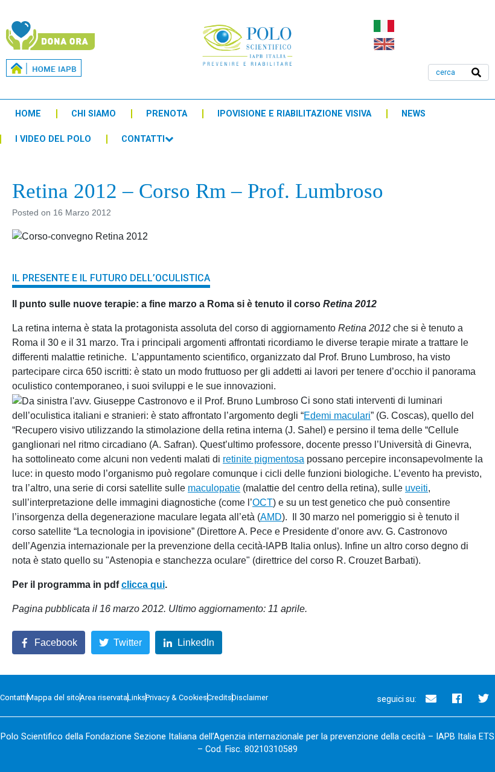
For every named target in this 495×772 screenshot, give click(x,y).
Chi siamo (93, 114)
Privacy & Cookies (176, 697)
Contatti (143, 139)
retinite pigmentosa (263, 459)
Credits (219, 697)
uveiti (416, 488)
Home (28, 114)
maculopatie (214, 488)
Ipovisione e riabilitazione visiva (294, 114)
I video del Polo (53, 139)
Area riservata (103, 697)
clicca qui (143, 584)
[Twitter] (483, 698)
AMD (271, 517)
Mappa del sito (53, 697)
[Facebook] (457, 698)
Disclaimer (250, 697)
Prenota (166, 114)
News (413, 114)
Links (136, 697)
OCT (262, 502)
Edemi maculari (337, 415)
